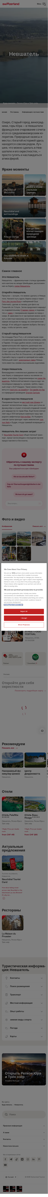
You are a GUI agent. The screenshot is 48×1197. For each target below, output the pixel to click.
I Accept (24, 618)
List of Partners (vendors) (13, 605)
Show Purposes (24, 625)
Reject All (24, 611)
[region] (24, 597)
